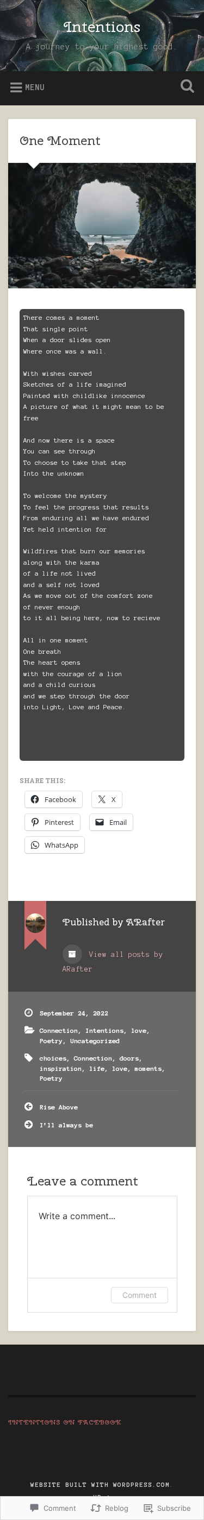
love (138, 1030)
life (96, 1068)
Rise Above (59, 1107)
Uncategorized (95, 1040)
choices (53, 1058)
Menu (35, 87)
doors (129, 1058)
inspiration (61, 1068)
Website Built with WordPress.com (100, 1484)
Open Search (185, 87)
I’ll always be (66, 1124)
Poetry (51, 1040)
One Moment (60, 140)
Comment (139, 1295)
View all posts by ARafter (113, 962)
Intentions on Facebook (65, 1422)
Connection (59, 1030)
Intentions (102, 26)
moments (148, 1068)
